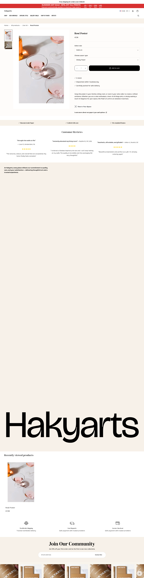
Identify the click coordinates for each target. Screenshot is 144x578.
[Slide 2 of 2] (8, 45)
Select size (78, 46)
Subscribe (98, 555)
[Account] (133, 11)
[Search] (138, 15)
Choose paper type (81, 56)
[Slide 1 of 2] (8, 35)
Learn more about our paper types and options (90, 112)
